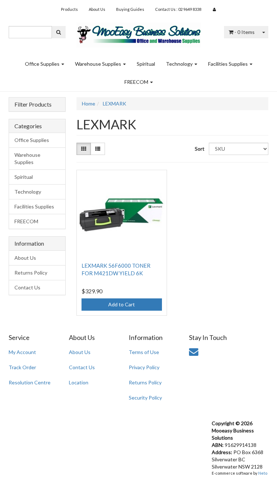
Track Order (22, 367)
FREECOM (136, 82)
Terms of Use (144, 352)
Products (69, 9)
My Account (22, 352)
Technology (180, 64)
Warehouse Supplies (98, 64)
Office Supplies (43, 64)
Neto (262, 473)
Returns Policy (30, 272)
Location (78, 382)
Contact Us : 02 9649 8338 (178, 9)
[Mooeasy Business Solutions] (138, 32)
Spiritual (146, 64)
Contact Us (27, 287)
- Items (244, 32)
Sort (199, 149)
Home (88, 103)
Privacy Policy (144, 367)
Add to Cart (121, 304)
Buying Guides (130, 9)
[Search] (59, 32)
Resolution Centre (29, 382)
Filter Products (33, 104)
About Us (97, 9)
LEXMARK (114, 103)
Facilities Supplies (228, 64)
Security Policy (145, 397)
